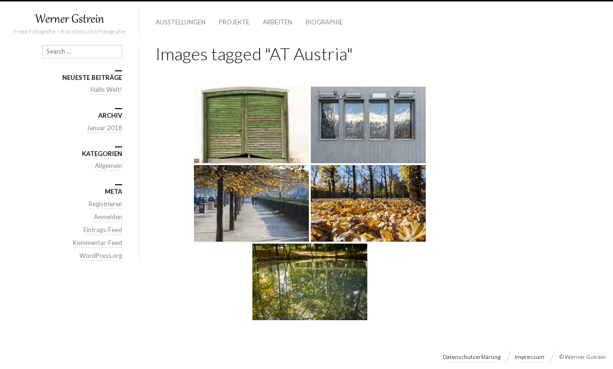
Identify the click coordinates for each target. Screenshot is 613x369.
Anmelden (108, 217)
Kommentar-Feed (97, 242)
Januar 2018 (104, 128)
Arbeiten (277, 22)
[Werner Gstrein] (69, 19)
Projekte (234, 22)
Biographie (324, 22)
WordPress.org (100, 255)
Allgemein (108, 165)
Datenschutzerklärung (471, 356)
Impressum (530, 356)
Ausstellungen (180, 22)
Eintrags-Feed (102, 230)
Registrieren (105, 204)
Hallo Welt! (106, 89)
